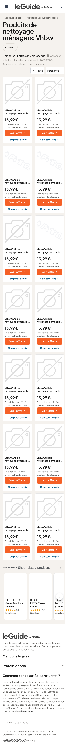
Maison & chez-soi (12, 17)
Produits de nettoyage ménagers (42, 17)
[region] (33, 47)
